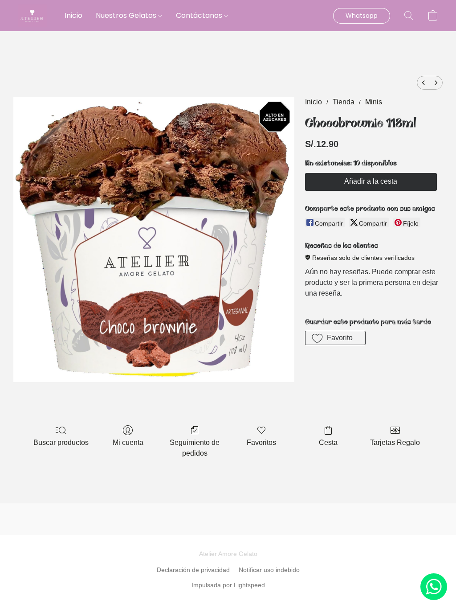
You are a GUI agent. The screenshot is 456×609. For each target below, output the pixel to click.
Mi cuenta (128, 442)
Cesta (328, 442)
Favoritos (261, 442)
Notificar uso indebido (269, 569)
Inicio (73, 15)
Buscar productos (61, 442)
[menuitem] (423, 82)
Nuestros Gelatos (127, 15)
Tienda (343, 102)
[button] (32, 15)
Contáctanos (200, 15)
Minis (373, 102)
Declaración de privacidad (193, 569)
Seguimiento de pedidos (195, 448)
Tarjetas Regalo (395, 442)
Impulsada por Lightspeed (228, 584)
